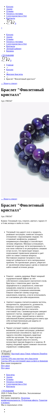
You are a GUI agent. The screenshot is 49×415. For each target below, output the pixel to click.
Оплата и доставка (14, 13)
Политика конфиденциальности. (15, 399)
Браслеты (10, 375)
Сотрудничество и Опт (16, 16)
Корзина (10, 51)
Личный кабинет (13, 49)
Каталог (9, 6)
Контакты (10, 18)
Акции (9, 9)
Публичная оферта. (29, 400)
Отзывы (9, 11)
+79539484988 (7, 55)
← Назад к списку (9, 83)
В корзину (6, 354)
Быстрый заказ (18, 354)
